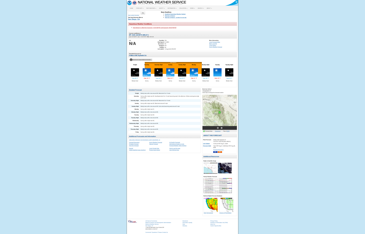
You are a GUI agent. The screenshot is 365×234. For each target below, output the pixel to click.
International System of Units (176, 144)
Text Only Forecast (134, 145)
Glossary (184, 225)
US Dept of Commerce (151, 221)
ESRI (228, 131)
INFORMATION (172, 8)
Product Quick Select (154, 150)
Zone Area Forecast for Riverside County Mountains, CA (144, 140)
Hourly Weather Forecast (155, 142)
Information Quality (187, 222)
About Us (212, 224)
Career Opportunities (215, 225)
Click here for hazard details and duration (142, 59)
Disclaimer (218, 131)
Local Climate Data (154, 148)
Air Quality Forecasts (174, 142)
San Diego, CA (134, 19)
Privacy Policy (214, 221)
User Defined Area (174, 150)
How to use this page (174, 148)
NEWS (192, 8)
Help (183, 224)
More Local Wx (213, 43)
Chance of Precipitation (225, 213)
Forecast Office (214, 42)
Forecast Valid (207, 146)
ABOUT (209, 8)
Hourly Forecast (215, 47)
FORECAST (139, 8)
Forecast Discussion (134, 142)
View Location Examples (133, 15)
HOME (131, 8)
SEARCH (200, 8)
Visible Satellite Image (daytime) (137, 150)
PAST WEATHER (150, 8)
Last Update (206, 143)
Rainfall (131, 148)
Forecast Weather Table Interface (177, 145)
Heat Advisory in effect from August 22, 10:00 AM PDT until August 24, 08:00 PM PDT (154, 27)
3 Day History (212, 45)
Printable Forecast (133, 144)
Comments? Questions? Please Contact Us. (156, 232)
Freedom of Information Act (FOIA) (219, 222)
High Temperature (208, 213)
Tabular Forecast (153, 144)
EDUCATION (182, 8)
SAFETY (161, 8)
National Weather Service (152, 224)
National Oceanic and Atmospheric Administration (158, 222)
